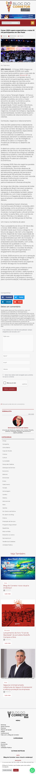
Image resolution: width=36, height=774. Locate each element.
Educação (18, 760)
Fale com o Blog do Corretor (10, 735)
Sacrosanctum (7, 538)
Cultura (5, 457)
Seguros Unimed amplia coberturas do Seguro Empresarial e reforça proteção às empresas (17, 687)
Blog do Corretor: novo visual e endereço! (18, 757)
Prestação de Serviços (9, 521)
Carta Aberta (6, 447)
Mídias (3, 731)
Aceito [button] (16, 770)
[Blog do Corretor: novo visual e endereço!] (18, 568)
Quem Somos (5, 726)
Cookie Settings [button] (7, 770)
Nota (4, 504)
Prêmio (5, 518)
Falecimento (6, 484)
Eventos (3, 728)
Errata (4, 481)
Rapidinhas (6, 528)
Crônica (5, 454)
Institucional (5, 733)
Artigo (4, 440)
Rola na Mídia (6, 531)
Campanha (6, 444)
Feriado (5, 487)
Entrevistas (6, 477)
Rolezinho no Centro (8, 535)
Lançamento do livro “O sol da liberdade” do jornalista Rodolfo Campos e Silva (16, 635)
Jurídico (5, 494)
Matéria (5, 498)
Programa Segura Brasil (9, 524)
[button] (32, 23)
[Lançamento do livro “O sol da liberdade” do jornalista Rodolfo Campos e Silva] (18, 613)
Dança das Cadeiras (8, 464)
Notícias (3, 725)
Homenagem (6, 491)
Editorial (5, 474)
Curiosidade (6, 461)
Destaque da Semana (9, 467)
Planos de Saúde (6, 730)
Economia (5, 471)
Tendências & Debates (9, 541)
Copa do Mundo (7, 451)
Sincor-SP (24, 75)
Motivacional (6, 501)
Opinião (5, 508)
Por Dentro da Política (9, 511)
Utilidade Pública (7, 545)
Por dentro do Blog (8, 514)
